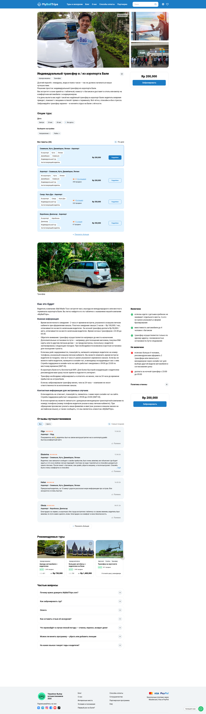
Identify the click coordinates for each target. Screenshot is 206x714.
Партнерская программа (120, 700)
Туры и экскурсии (75, 4)
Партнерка (122, 4)
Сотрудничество (116, 697)
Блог (87, 4)
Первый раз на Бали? (86, 708)
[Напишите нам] (200, 708)
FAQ (111, 704)
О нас (94, 4)
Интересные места (85, 700)
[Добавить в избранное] (122, 74)
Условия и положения (86, 704)
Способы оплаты (107, 4)
